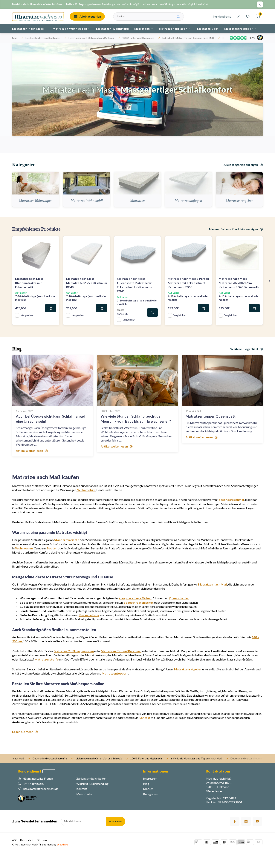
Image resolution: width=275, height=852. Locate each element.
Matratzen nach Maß (212, 584)
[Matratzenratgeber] (239, 183)
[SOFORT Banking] (233, 842)
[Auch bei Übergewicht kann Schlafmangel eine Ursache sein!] (52, 380)
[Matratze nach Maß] (38, 16)
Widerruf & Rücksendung (92, 783)
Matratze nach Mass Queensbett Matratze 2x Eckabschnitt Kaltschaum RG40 (134, 285)
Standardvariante (66, 540)
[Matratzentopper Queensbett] (222, 380)
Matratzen (142, 28)
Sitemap (42, 840)
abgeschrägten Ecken (139, 602)
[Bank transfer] (258, 842)
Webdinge (62, 844)
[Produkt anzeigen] (50, 308)
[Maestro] (224, 842)
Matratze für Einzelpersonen (74, 651)
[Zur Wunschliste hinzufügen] (53, 242)
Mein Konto (84, 794)
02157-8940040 (33, 783)
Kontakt (144, 717)
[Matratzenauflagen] (188, 183)
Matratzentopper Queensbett (211, 416)
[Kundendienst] (48, 771)
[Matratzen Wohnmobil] (86, 183)
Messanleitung (89, 615)
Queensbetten (179, 598)
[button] (269, 280)
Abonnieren (115, 821)
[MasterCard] (207, 842)
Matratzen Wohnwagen (70, 28)
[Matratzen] (137, 183)
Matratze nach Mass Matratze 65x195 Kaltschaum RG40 (86, 283)
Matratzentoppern (115, 673)
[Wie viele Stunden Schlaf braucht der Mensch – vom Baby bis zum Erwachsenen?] (137, 380)
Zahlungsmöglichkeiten (91, 778)
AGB (14, 840)
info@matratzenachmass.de (40, 788)
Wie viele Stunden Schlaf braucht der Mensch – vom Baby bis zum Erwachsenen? (136, 418)
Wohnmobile (86, 490)
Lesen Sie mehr (22, 731)
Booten (52, 548)
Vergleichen (27, 315)
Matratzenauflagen (173, 28)
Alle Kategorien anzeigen (241, 164)
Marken (148, 788)
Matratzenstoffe (47, 659)
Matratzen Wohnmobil (112, 28)
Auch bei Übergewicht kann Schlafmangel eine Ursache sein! (50, 418)
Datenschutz (27, 840)
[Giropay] (215, 842)
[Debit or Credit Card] (250, 842)
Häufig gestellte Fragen (38, 778)
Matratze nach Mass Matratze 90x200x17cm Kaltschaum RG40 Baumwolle (239, 283)
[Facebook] (234, 821)
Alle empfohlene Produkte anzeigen (233, 229)
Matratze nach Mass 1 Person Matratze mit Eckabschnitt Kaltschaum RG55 (188, 283)
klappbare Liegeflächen (135, 598)
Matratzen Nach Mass (28, 28)
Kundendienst (222, 16)
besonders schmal (231, 499)
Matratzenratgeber (238, 28)
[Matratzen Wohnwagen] (35, 183)
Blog (146, 783)
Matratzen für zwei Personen (121, 651)
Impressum (150, 778)
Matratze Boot (208, 28)
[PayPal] (198, 842)
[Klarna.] (241, 842)
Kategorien (150, 794)
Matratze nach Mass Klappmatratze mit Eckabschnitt (29, 283)
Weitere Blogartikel (244, 349)
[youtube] (257, 821)
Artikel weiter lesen (29, 450)
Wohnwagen (24, 548)
